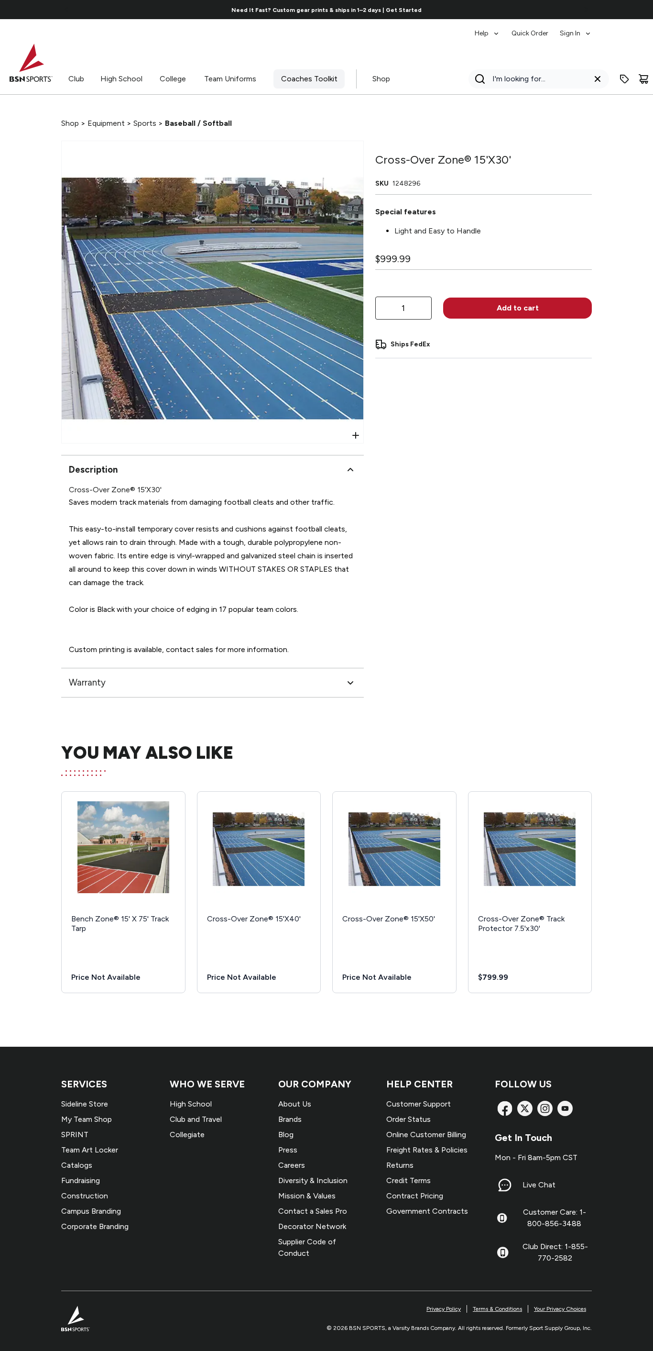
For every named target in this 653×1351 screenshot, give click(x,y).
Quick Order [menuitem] (530, 33)
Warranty (87, 682)
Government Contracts (427, 1211)
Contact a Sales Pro (312, 1211)
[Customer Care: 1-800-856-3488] (502, 1218)
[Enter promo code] (624, 79)
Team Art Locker (89, 1149)
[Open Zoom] (355, 435)
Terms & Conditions (497, 1309)
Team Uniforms (230, 78)
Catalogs (76, 1165)
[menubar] (533, 28)
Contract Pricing (414, 1195)
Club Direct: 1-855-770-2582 (555, 1252)
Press (287, 1149)
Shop (381, 78)
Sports (144, 123)
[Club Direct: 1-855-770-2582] (503, 1252)
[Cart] (643, 79)
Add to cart (518, 307)
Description (93, 469)
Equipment (106, 123)
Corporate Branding (95, 1226)
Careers (291, 1165)
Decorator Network (312, 1226)
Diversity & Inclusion (313, 1180)
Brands (290, 1119)
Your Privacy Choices (560, 1309)
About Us (294, 1103)
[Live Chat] (505, 1185)
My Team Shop (86, 1119)
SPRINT (74, 1134)
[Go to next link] (586, 9)
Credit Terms (408, 1180)
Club (76, 78)
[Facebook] (505, 1108)
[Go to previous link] (67, 9)
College (173, 78)
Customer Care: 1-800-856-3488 (554, 1217)
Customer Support (418, 1103)
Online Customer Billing (426, 1134)
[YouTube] (565, 1108)
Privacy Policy (443, 1309)
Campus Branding (91, 1211)
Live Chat (538, 1184)
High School (121, 78)
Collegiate (187, 1134)
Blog (286, 1134)
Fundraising (80, 1180)
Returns (400, 1165)
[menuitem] (487, 28)
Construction (84, 1195)
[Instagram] (545, 1108)
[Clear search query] (597, 79)
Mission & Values (307, 1195)
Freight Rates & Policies (427, 1149)
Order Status (408, 1119)
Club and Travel (196, 1119)
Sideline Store (84, 1103)
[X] (525, 1108)
